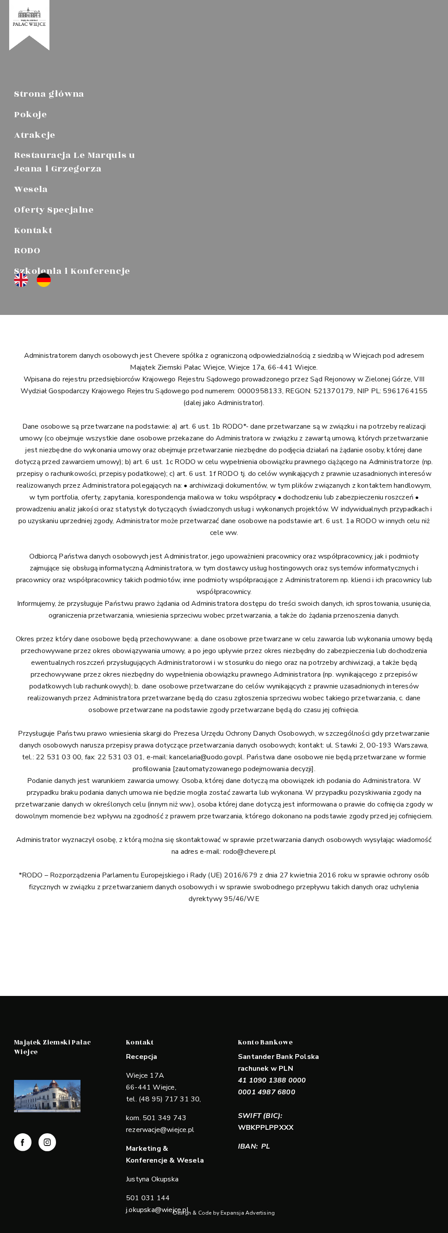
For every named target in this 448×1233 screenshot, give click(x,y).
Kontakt (33, 230)
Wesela (31, 189)
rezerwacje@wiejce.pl (160, 1130)
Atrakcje (35, 135)
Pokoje (30, 114)
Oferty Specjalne (54, 210)
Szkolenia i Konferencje (72, 271)
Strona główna (49, 94)
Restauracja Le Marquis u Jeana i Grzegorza (74, 161)
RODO (27, 250)
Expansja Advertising (247, 1212)
